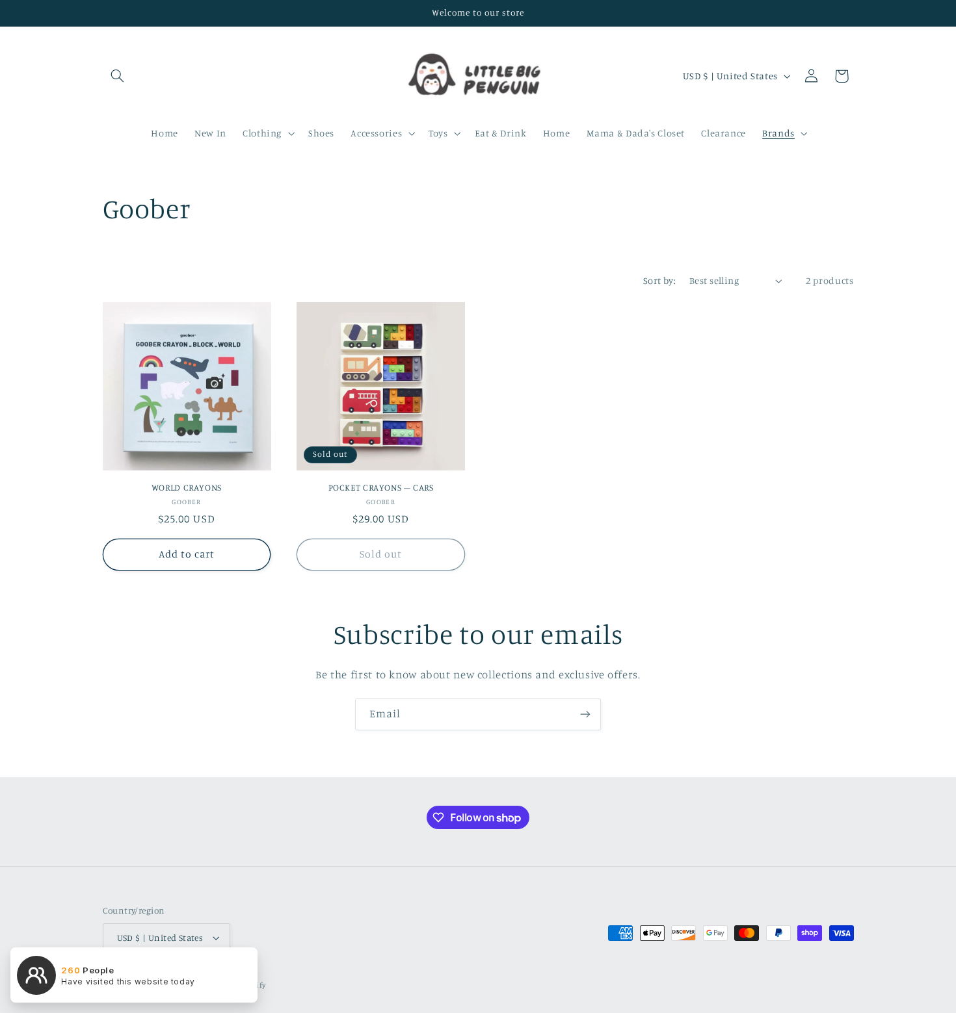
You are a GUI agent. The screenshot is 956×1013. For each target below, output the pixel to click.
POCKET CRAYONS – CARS (381, 487)
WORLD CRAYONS (187, 487)
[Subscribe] (585, 714)
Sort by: (659, 280)
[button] (118, 76)
